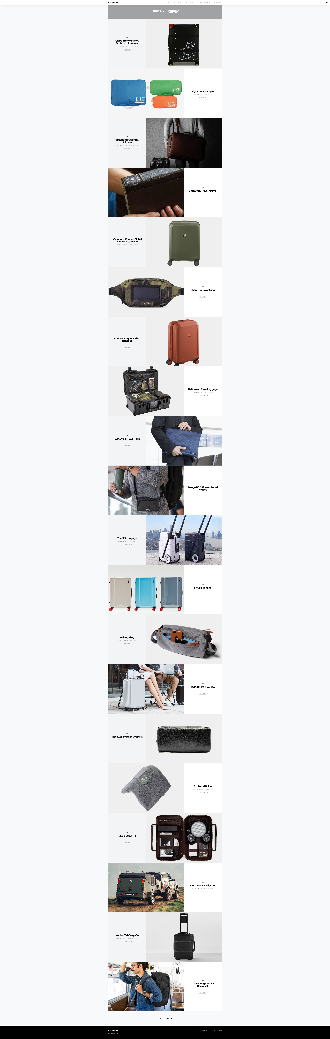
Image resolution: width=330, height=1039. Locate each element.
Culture (199, 2)
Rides (179, 2)
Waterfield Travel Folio (127, 438)
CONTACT (204, 1030)
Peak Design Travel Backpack (203, 984)
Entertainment (217, 2)
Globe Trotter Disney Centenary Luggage (127, 42)
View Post (127, 49)
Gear (173, 2)
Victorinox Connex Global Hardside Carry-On (127, 240)
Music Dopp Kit (127, 835)
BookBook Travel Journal (203, 190)
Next (168, 1018)
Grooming (207, 2)
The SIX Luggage (127, 538)
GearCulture (113, 2)
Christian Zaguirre (122, 46)
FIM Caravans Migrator (203, 885)
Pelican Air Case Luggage (202, 389)
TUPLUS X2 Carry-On (203, 687)
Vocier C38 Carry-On (127, 935)
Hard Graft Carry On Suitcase (127, 141)
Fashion (192, 2)
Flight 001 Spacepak (202, 91)
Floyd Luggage (202, 587)
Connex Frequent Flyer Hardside (127, 339)
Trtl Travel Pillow (203, 786)
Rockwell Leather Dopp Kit (127, 736)
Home (168, 2)
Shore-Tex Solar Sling (203, 289)
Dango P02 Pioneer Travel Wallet (203, 488)
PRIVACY (220, 1030)
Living (185, 2)
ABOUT (197, 1030)
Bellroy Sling (127, 637)
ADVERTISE (212, 1030)
